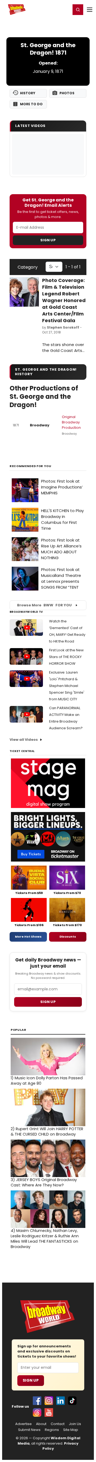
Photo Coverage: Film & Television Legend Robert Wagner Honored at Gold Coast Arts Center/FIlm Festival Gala (64, 300)
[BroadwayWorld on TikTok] (72, 1400)
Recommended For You (30, 466)
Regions (52, 1429)
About (41, 1424)
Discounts (67, 936)
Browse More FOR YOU (44, 605)
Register (49, 9)
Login (64, 9)
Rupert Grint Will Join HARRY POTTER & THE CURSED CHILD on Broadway (47, 1131)
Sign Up (48, 240)
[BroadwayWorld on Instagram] (49, 1400)
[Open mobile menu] (89, 9)
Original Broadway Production (71, 422)
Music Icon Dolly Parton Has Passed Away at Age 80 (47, 1080)
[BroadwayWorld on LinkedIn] (60, 1400)
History (27, 93)
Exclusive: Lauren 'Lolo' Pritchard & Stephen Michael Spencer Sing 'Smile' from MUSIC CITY (66, 686)
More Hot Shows (28, 936)
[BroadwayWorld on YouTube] (49, 1412)
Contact (58, 1424)
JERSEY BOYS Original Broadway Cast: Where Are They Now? (44, 1182)
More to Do (31, 104)
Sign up (48, 1001)
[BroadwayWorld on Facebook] (37, 1400)
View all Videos (24, 739)
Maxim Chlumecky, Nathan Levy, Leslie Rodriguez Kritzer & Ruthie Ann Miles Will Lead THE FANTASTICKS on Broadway (45, 1238)
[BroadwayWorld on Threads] (37, 1412)
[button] (78, 9)
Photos (66, 93)
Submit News (29, 1429)
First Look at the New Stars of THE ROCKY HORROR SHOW (66, 657)
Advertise (23, 1424)
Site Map (70, 1429)
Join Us (75, 1424)
